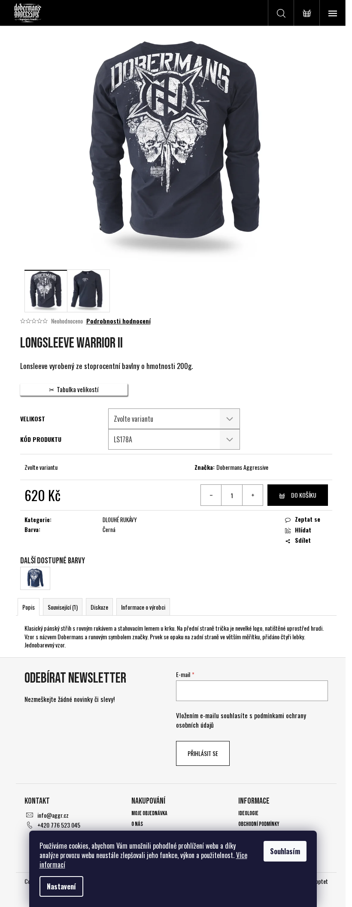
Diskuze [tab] (99, 606)
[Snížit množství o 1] (211, 495)
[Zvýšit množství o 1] (252, 495)
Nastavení (61, 886)
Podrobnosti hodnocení (118, 321)
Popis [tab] (28, 606)
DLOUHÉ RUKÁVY (120, 519)
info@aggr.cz (53, 814)
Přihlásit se (203, 753)
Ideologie (248, 813)
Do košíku (303, 494)
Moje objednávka (149, 813)
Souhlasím (285, 851)
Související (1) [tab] (63, 606)
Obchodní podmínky (258, 824)
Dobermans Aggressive (242, 467)
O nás (137, 824)
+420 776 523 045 (58, 824)
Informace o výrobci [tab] (143, 606)
